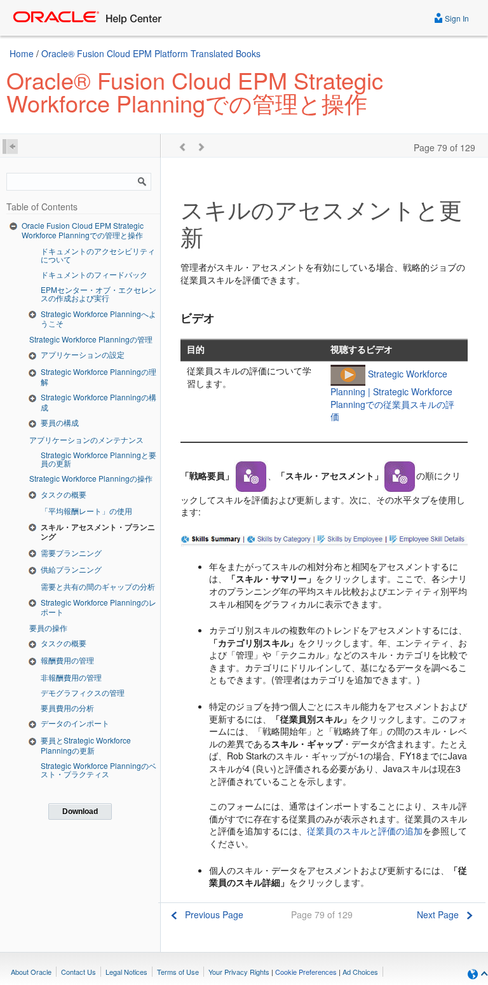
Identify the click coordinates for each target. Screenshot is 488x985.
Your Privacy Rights (238, 972)
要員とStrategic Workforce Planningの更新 (86, 745)
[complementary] (306, 972)
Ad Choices (360, 972)
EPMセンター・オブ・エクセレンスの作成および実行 (98, 293)
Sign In (456, 18)
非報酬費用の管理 (71, 677)
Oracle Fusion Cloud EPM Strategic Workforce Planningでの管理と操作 (83, 230)
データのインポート (75, 722)
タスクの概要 (63, 494)
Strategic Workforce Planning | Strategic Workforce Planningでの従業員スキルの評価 (392, 395)
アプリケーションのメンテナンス (86, 439)
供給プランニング (71, 569)
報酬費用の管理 (67, 660)
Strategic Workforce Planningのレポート (98, 607)
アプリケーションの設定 (83, 354)
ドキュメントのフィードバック (94, 274)
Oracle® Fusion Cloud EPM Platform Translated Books (151, 53)
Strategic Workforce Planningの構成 (98, 401)
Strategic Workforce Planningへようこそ (98, 318)
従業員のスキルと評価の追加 (365, 830)
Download (80, 811)
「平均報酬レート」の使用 (86, 510)
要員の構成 (60, 422)
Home (22, 53)
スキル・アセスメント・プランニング (98, 532)
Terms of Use (178, 972)
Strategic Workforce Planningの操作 (90, 478)
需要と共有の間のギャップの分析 (98, 586)
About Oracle (31, 972)
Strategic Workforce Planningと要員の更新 (98, 458)
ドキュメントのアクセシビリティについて (98, 254)
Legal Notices (126, 972)
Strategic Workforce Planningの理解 (98, 376)
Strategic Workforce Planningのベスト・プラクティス (98, 769)
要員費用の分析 (67, 707)
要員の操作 (48, 627)
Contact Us (78, 972)
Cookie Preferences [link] (306, 972)
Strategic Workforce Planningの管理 (90, 339)
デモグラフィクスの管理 (83, 692)
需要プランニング (71, 552)
